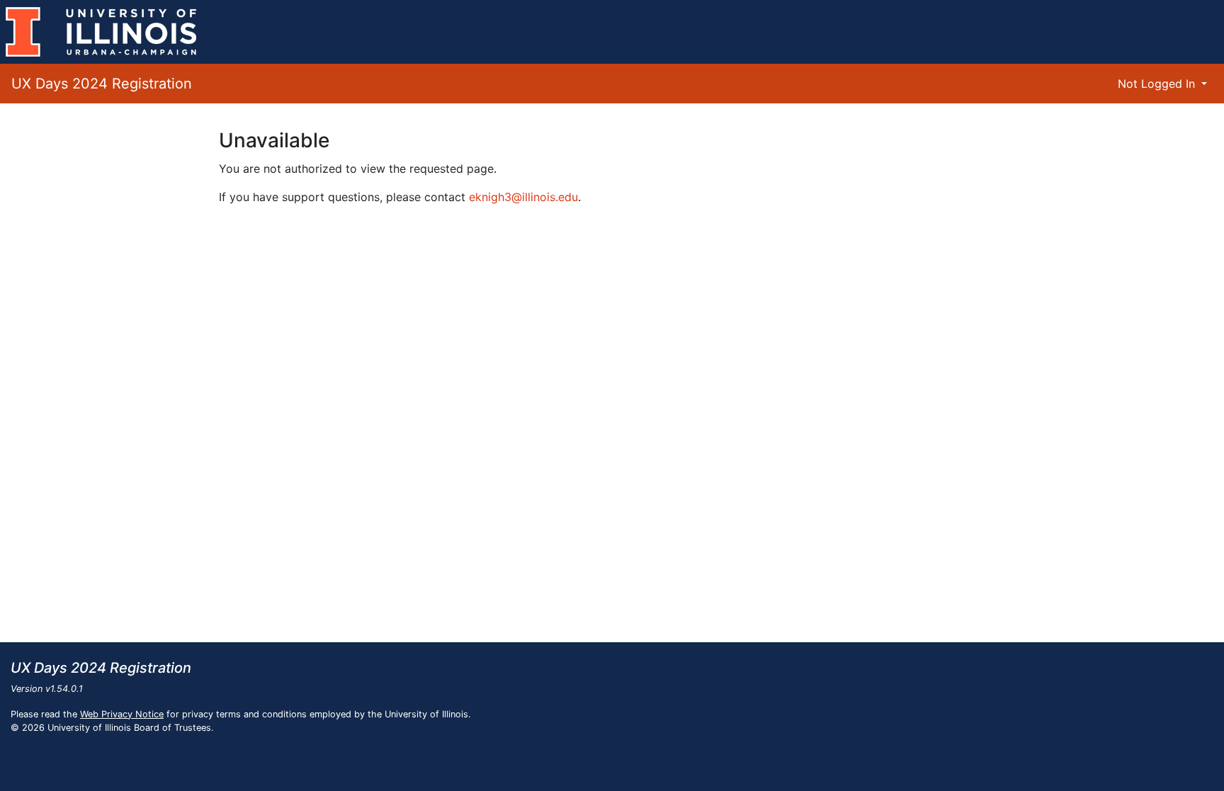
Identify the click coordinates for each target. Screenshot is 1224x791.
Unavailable (274, 140)
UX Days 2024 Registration (101, 83)
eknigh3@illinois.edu (523, 197)
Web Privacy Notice (122, 714)
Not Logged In (1158, 83)
